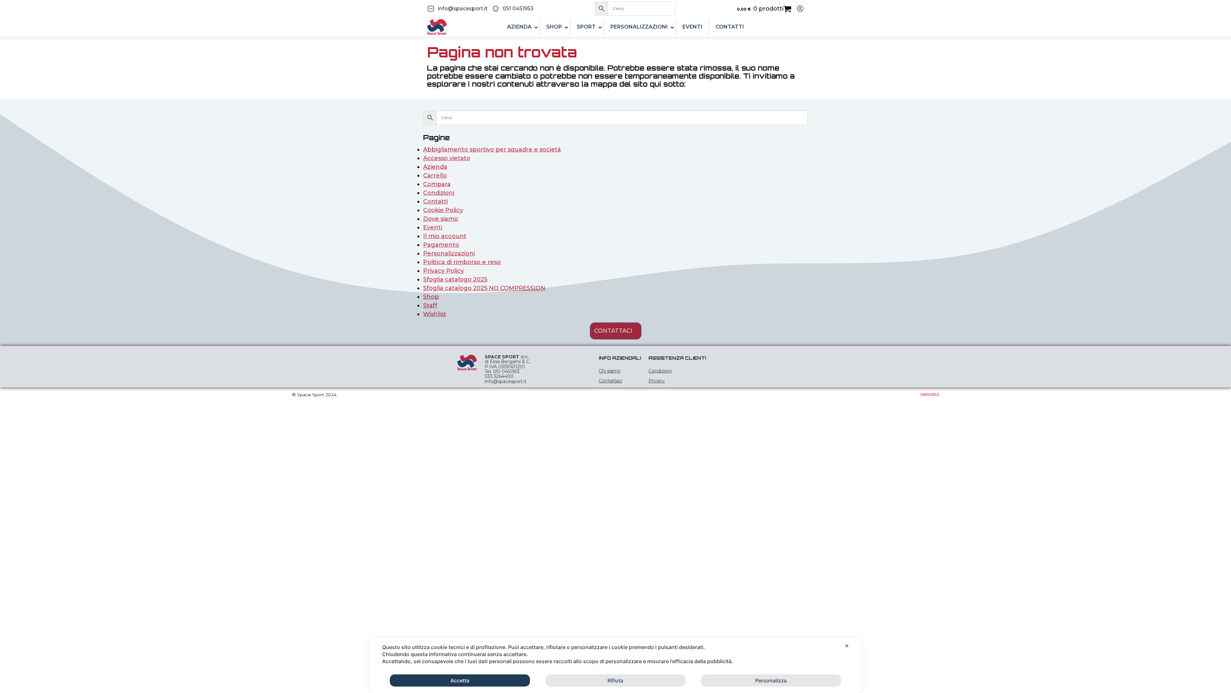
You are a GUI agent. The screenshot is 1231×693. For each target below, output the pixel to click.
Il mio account (444, 236)
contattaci (613, 330)
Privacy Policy (443, 270)
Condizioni (438, 192)
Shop (431, 296)
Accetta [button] (459, 680)
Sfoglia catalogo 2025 (455, 279)
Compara (437, 184)
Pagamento (441, 244)
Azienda (435, 166)
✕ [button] (847, 646)
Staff (430, 305)
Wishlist (434, 314)
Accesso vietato (446, 158)
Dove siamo (440, 218)
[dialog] (615, 665)
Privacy (657, 381)
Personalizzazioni (449, 253)
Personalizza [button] (771, 680)
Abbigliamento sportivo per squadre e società (492, 149)
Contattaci (610, 381)
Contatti (435, 201)
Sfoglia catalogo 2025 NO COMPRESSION (484, 288)
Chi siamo (610, 371)
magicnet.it (929, 394)
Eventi (432, 227)
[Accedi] (797, 9)
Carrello (435, 175)
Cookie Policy (443, 210)
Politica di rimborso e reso (462, 262)
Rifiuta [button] (615, 680)
